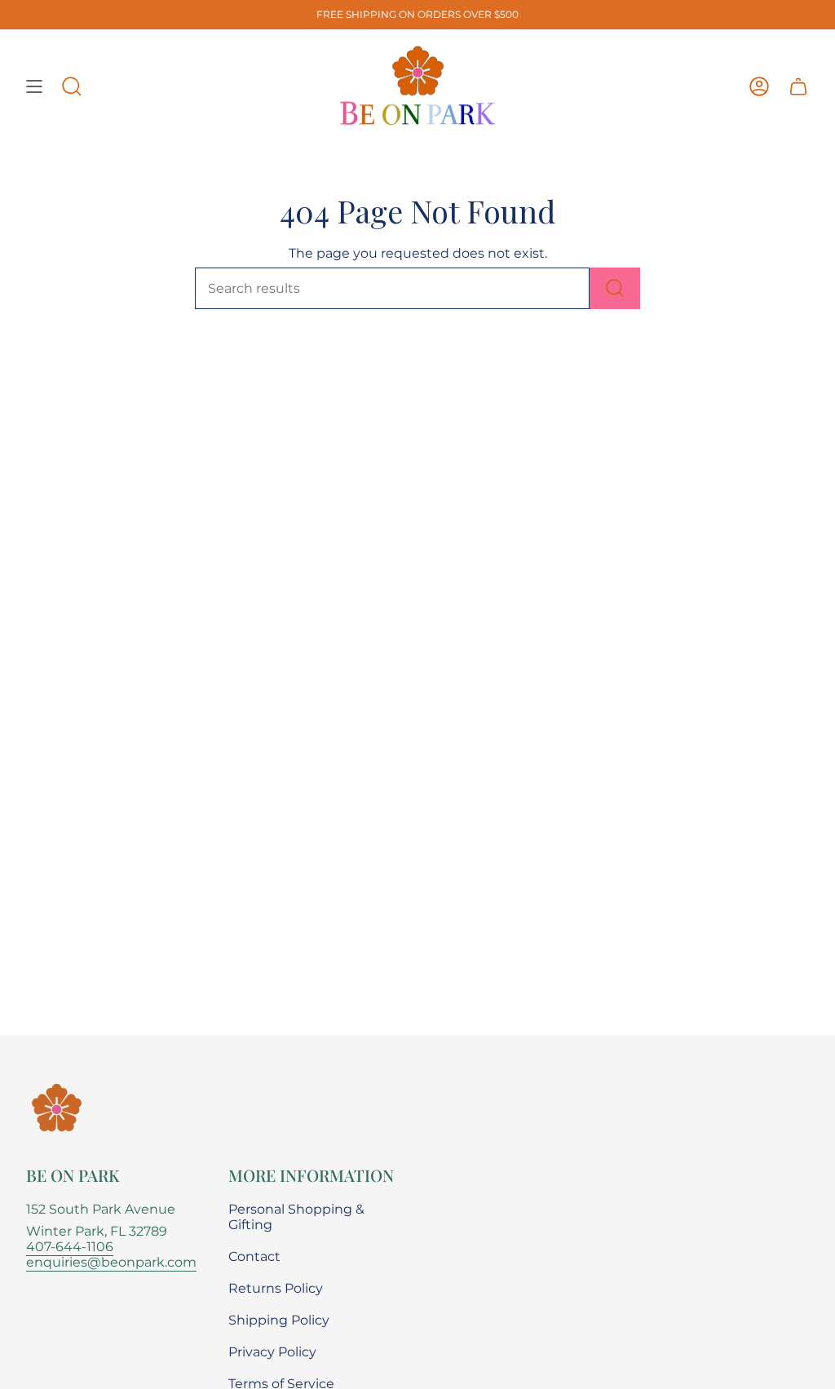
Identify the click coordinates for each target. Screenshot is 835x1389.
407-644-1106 (69, 1246)
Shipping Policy (278, 1320)
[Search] (615, 288)
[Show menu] (34, 86)
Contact (254, 1256)
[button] (71, 86)
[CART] (798, 86)
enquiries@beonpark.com (111, 1262)
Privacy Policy (272, 1352)
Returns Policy (275, 1288)
